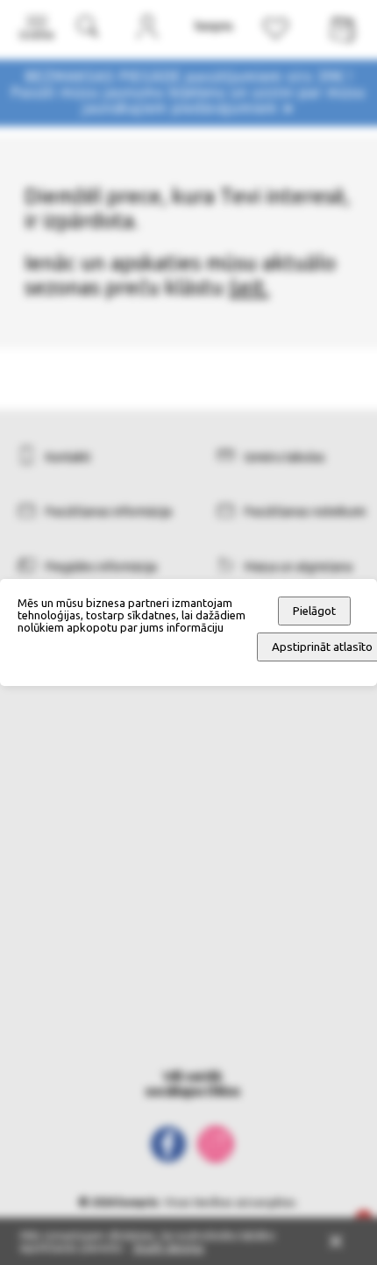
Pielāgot (314, 611)
